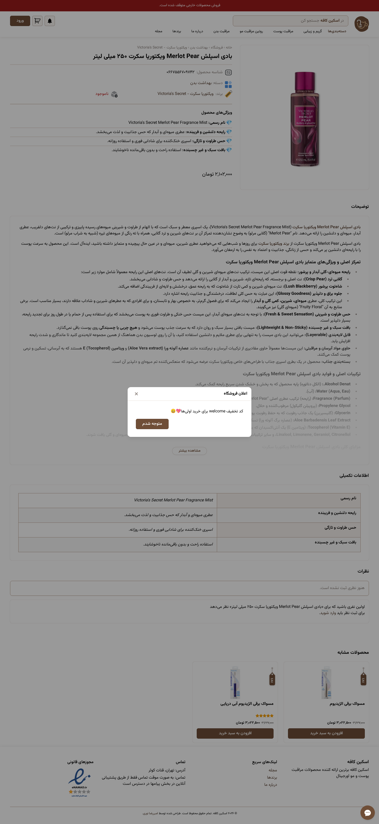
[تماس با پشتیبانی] (367, 812)
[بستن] (136, 393)
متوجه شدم (152, 424)
